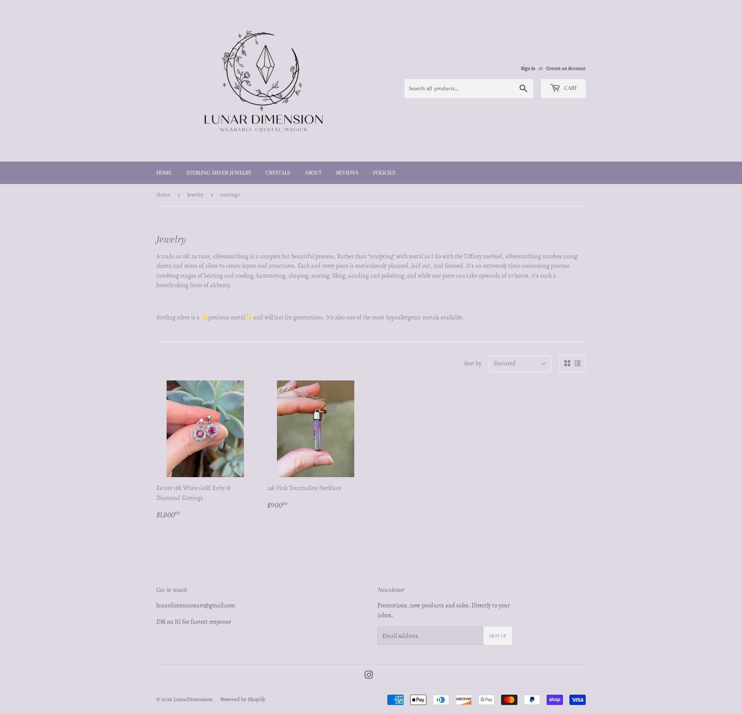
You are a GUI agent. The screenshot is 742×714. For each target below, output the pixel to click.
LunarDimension (193, 699)
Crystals (278, 172)
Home (164, 172)
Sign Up (497, 636)
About (313, 172)
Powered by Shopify (242, 699)
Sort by (472, 363)
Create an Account (566, 68)
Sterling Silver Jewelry (218, 172)
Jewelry (195, 194)
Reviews (347, 172)
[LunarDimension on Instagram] (369, 676)
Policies (384, 172)
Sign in (528, 68)
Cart (570, 88)
